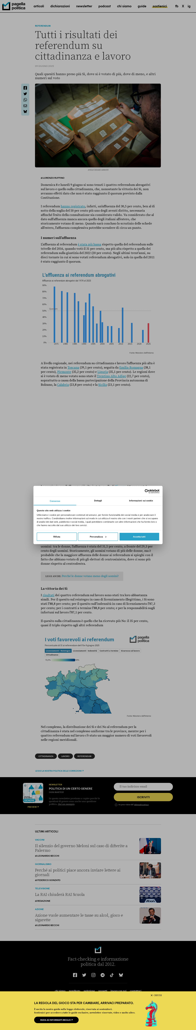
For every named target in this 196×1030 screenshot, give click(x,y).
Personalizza (96, 536)
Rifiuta (56, 536)
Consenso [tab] (55, 501)
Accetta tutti (139, 536)
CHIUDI (158, 995)
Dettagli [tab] (98, 500)
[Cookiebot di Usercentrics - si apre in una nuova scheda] (146, 491)
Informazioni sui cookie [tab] (141, 500)
